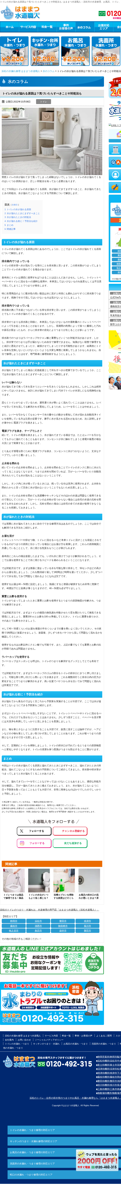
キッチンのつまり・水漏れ (46, 1043)
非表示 (15, 205)
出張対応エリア (103, 27)
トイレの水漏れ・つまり (17, 1043)
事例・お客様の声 (66, 27)
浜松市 (38, 921)
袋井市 (62, 930)
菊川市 (87, 925)
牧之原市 (13, 930)
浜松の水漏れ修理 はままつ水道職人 (21, 71)
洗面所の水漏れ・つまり (104, 1043)
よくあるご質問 (104, 1035)
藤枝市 (13, 925)
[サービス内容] (22, 27)
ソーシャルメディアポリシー (49, 1040)
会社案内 (9, 1040)
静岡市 (13, 921)
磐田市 (62, 921)
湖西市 (38, 925)
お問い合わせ (24, 1040)
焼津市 (87, 921)
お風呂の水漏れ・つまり (75, 1043)
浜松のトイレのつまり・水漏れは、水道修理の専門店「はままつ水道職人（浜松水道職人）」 (49, 909)
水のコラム (84, 27)
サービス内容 (28, 27)
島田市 (38, 930)
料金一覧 (47, 27)
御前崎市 (63, 925)
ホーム (9, 27)
